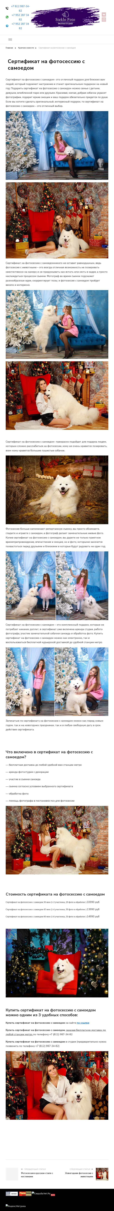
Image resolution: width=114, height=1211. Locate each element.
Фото (53, 1195)
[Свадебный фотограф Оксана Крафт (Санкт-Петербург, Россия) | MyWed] (12, 1201)
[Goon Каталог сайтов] (12, 1193)
